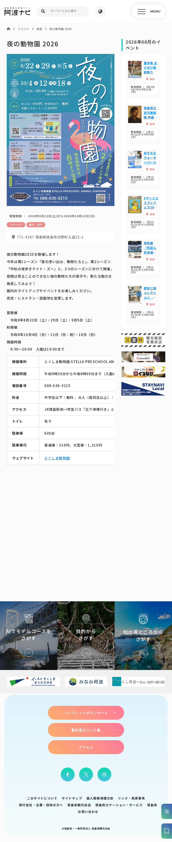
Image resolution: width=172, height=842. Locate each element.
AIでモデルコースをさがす (28, 635)
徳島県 (152, 805)
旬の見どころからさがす (143, 635)
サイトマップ (72, 798)
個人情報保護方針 (100, 798)
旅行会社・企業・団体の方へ (41, 805)
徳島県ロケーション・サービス (119, 805)
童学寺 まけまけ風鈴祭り (143, 79)
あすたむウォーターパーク (143, 169)
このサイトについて (42, 798)
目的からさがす (86, 635)
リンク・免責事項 (131, 798)
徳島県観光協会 (79, 805)
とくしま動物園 (57, 457)
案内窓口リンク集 (86, 730)
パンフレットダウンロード (86, 713)
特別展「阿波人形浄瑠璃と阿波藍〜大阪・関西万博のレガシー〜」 (143, 259)
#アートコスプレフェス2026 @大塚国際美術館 (143, 214)
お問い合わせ (88, 811)
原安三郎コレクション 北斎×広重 (143, 304)
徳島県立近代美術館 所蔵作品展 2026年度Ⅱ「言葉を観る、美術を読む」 (143, 124)
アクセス (86, 747)
